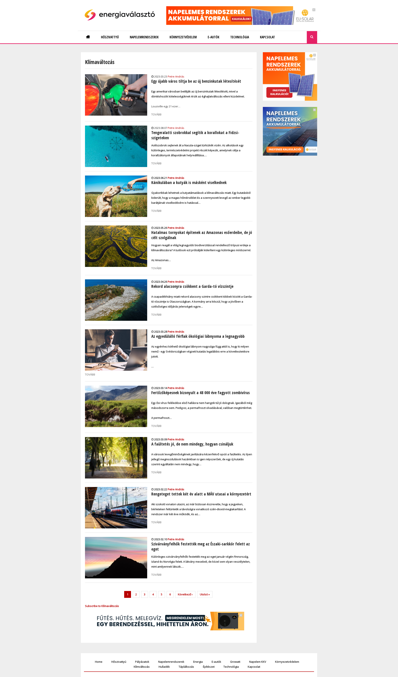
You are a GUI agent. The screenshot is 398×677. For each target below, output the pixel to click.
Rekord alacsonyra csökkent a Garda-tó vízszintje (192, 286)
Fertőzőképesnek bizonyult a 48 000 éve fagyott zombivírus (200, 392)
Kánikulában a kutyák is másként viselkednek (189, 182)
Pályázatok (142, 662)
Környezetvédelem (287, 662)
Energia (198, 662)
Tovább (156, 114)
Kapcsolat (254, 667)
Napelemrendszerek (171, 662)
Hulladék (164, 667)
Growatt (235, 662)
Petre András (176, 76)
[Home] (121, 15)
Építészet (209, 667)
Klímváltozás (142, 667)
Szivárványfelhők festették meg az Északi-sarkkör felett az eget (200, 546)
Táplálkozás (186, 667)
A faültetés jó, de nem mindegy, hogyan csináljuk (192, 444)
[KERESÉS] (312, 37)
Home (98, 662)
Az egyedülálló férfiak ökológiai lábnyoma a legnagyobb (198, 336)
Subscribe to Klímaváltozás (102, 606)
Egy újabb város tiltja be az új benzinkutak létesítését (196, 81)
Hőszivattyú (118, 662)
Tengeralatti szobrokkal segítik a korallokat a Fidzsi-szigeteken (195, 135)
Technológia (231, 667)
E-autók (216, 662)
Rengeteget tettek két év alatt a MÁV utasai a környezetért (201, 494)
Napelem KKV (257, 662)
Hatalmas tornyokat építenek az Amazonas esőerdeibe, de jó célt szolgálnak (201, 235)
